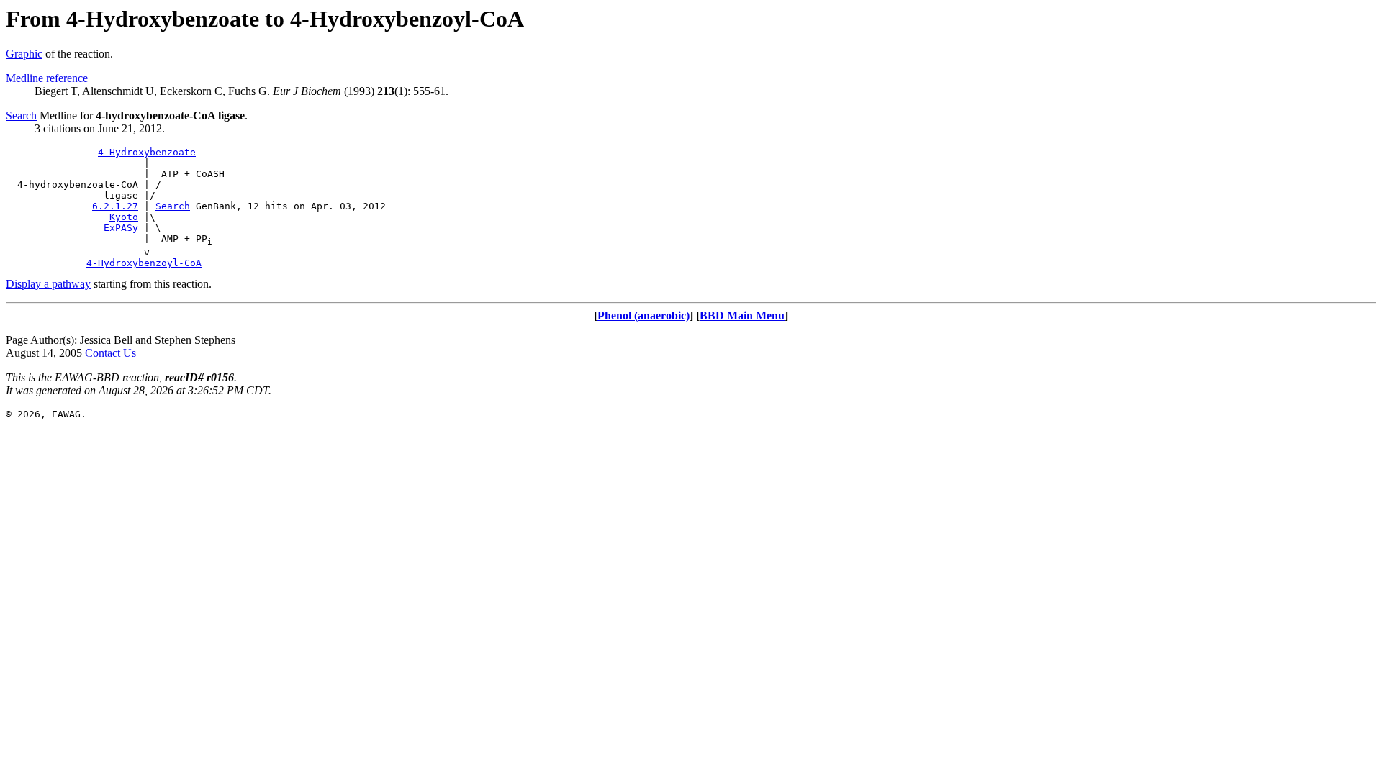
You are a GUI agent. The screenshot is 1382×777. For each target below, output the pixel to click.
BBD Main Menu (742, 315)
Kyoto (123, 217)
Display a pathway (48, 284)
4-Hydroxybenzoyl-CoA (144, 263)
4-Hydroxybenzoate (147, 152)
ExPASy (121, 227)
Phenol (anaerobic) (643, 315)
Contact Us (110, 353)
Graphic (24, 53)
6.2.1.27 (115, 206)
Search (21, 115)
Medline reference (47, 78)
